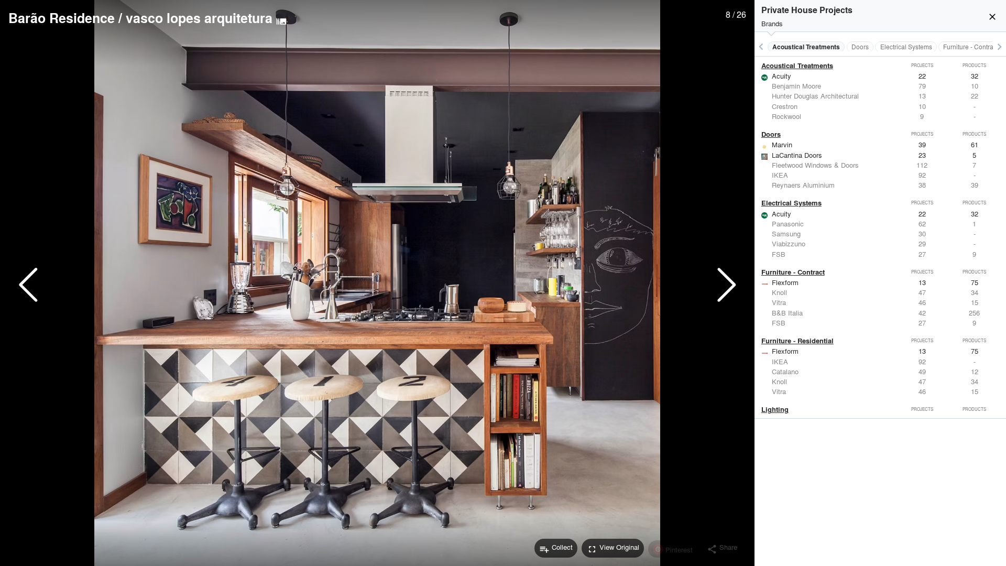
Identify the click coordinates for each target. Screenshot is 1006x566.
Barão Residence (61, 17)
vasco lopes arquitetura (199, 17)
